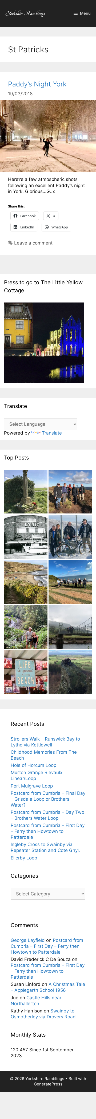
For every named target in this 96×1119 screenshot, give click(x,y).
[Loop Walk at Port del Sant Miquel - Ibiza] (25, 672)
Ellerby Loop (24, 858)
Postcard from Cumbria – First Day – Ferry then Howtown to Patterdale (48, 831)
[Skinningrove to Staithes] (25, 582)
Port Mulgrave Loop (32, 786)
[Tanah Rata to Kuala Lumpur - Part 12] (25, 627)
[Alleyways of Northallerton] (25, 537)
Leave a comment (33, 243)
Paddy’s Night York (37, 84)
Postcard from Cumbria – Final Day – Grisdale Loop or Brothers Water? (48, 799)
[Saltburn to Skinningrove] (70, 582)
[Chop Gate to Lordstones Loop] (70, 492)
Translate (52, 433)
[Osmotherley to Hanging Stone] (70, 672)
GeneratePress (48, 1084)
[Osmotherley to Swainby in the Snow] (70, 537)
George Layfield (28, 940)
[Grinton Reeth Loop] (70, 627)
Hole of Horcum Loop (33, 765)
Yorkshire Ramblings (25, 13)
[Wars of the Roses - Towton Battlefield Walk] (25, 492)
